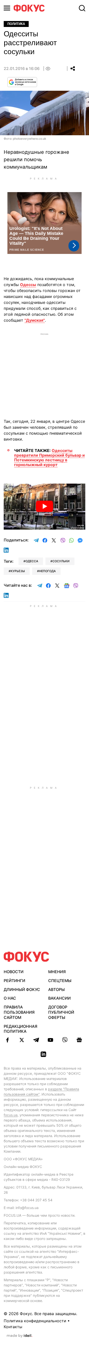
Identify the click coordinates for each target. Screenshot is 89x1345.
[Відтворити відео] (44, 507)
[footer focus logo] (26, 957)
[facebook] (7, 1040)
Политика (16, 24)
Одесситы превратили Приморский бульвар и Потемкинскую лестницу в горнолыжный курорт (49, 457)
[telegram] (36, 1040)
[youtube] (50, 1040)
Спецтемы (59, 980)
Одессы (28, 284)
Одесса (31, 561)
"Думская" (34, 320)
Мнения (57, 971)
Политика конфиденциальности (35, 1320)
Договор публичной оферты (61, 1012)
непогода (47, 571)
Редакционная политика (20, 1029)
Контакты (13, 1326)
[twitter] (22, 1040)
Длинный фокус (22, 989)
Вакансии (59, 998)
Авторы (56, 989)
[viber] (65, 1040)
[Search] (82, 8)
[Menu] (7, 8)
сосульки (60, 561)
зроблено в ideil (19, 1336)
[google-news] (79, 1040)
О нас (10, 998)
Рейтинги (14, 980)
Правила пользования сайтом (19, 1012)
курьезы (18, 571)
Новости (13, 971)
